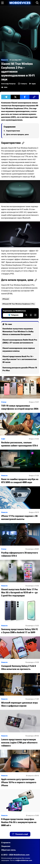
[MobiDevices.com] (20, 3)
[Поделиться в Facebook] (24, 97)
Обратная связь (8, 850)
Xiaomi (6, 299)
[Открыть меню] (2, 3)
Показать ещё (21, 834)
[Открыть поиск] (37, 3)
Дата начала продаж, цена (17, 134)
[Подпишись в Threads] (31, 315)
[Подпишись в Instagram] (35, 315)
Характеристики (13, 131)
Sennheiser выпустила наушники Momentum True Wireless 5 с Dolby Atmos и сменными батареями (18, 331)
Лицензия (5, 846)
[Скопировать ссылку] (34, 97)
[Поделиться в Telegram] (6, 97)
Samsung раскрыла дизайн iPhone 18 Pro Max (19, 369)
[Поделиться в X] (15, 97)
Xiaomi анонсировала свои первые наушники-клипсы (18, 349)
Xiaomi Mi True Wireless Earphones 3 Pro (19, 304)
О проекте (5, 842)
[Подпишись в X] (26, 315)
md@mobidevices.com (23, 860)
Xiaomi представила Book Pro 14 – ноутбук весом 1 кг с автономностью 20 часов (19, 359)
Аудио (34, 83)
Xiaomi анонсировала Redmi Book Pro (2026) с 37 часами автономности (19, 341)
